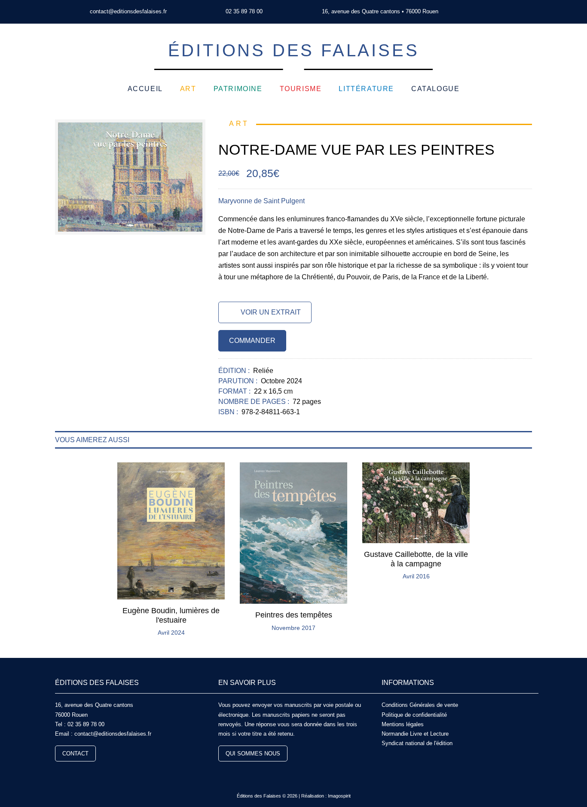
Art (188, 88)
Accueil (145, 88)
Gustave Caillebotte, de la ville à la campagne (416, 559)
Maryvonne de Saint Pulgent (261, 201)
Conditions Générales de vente (420, 705)
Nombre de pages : (254, 401)
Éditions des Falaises (293, 50)
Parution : (238, 381)
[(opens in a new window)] (490, 12)
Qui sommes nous (253, 753)
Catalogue (435, 88)
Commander (252, 340)
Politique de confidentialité (414, 715)
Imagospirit (339, 795)
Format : (235, 391)
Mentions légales (403, 724)
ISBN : (229, 412)
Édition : (234, 370)
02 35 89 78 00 (244, 11)
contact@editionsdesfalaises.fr (128, 11)
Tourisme (301, 88)
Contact (75, 753)
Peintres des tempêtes (293, 615)
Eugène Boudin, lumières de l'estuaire (171, 615)
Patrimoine (238, 88)
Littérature (366, 88)
